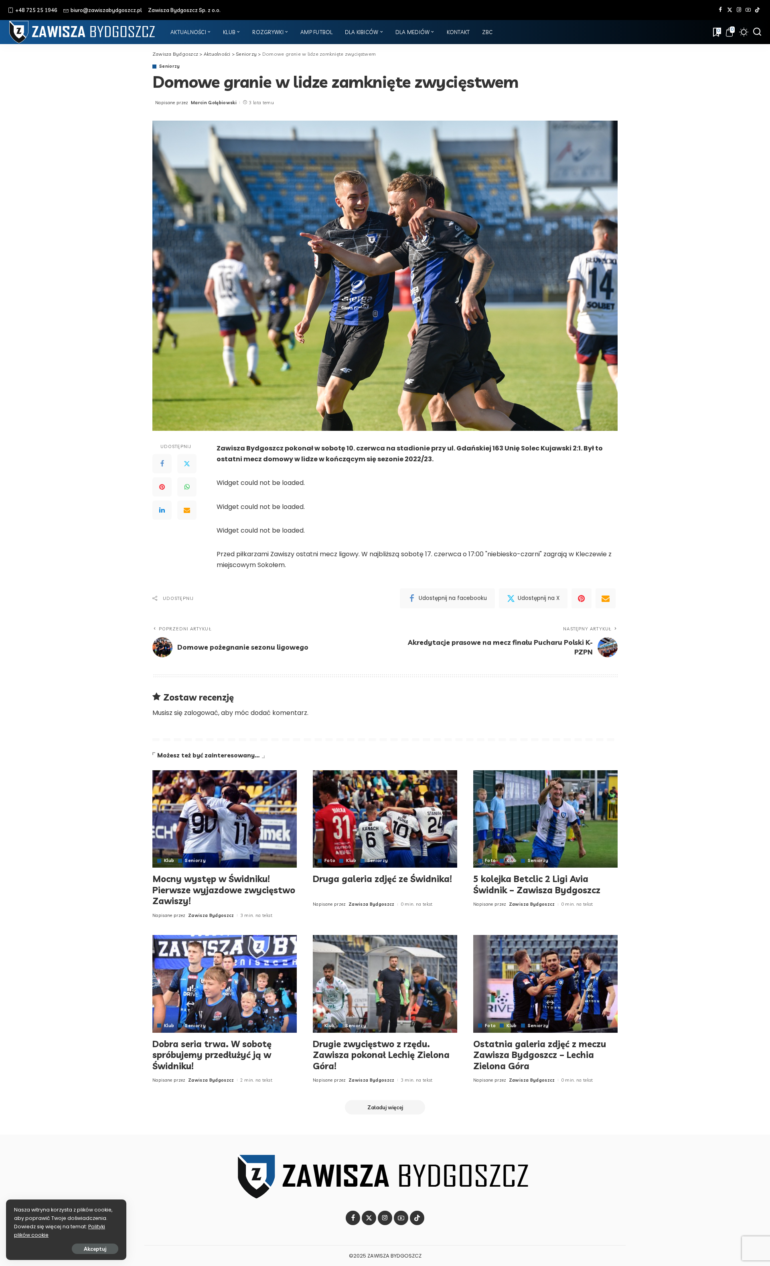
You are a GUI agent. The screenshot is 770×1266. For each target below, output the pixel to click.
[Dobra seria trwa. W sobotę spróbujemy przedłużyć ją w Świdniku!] (224, 983)
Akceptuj (95, 1249)
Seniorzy (169, 66)
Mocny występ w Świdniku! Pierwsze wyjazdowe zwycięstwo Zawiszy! (223, 890)
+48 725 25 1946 (36, 10)
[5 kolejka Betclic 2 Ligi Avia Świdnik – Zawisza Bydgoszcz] (545, 819)
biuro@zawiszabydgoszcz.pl (106, 10)
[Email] (187, 510)
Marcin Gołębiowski (214, 102)
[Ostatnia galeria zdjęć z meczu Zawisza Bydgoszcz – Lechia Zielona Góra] (545, 983)
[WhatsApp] (187, 487)
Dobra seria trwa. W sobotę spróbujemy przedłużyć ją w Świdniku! (212, 1055)
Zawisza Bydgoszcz (211, 915)
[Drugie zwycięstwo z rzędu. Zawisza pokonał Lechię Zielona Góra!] (385, 983)
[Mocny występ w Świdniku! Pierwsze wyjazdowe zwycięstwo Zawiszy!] (224, 819)
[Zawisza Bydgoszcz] (83, 32)
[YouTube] (748, 10)
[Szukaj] (757, 32)
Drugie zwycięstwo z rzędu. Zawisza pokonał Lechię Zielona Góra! (381, 1055)
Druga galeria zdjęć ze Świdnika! (382, 878)
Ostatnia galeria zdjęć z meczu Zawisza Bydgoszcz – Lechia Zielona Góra (539, 1055)
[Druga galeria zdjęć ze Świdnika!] (385, 819)
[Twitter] (729, 10)
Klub (169, 860)
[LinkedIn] (162, 510)
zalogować (201, 712)
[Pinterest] (162, 487)
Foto (329, 860)
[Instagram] (739, 10)
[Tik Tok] (757, 10)
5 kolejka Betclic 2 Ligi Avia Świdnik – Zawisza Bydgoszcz (536, 884)
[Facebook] (720, 10)
